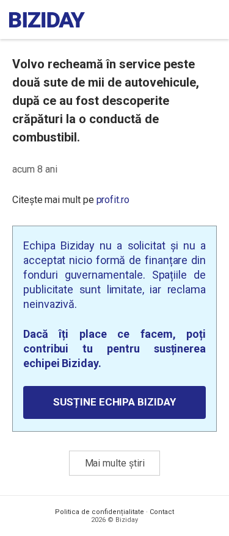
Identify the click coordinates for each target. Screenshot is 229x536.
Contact (162, 512)
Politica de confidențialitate (99, 512)
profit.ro (112, 199)
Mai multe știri (115, 463)
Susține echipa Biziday (114, 402)
